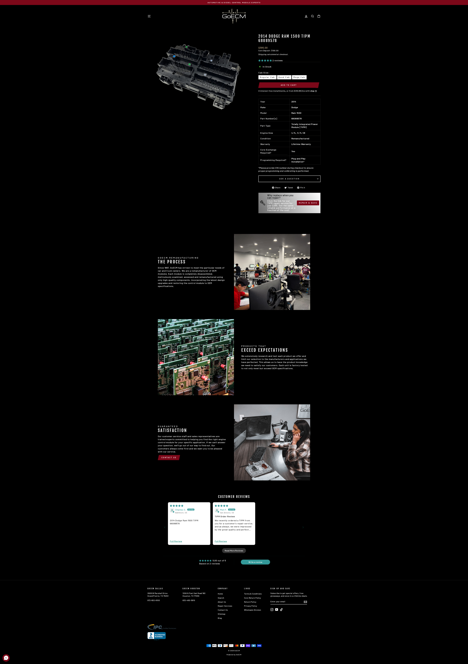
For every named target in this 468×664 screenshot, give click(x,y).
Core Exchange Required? (268, 151)
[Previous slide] (165, 527)
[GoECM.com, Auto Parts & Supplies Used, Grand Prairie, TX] (156, 636)
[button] (265, 60)
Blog (220, 618)
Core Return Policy (252, 598)
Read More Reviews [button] (234, 550)
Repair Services (225, 606)
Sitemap (221, 614)
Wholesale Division (252, 610)
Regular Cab (267, 77)
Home (220, 594)
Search (221, 598)
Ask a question (289, 179)
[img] (176, 505)
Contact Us (168, 457)
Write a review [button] (255, 562)
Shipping (262, 54)
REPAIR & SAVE (308, 203)
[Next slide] (303, 527)
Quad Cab (284, 77)
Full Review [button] (176, 541)
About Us (222, 602)
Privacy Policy (250, 606)
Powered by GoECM (234, 655)
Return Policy (250, 602)
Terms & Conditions (253, 594)
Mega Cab (299, 77)
